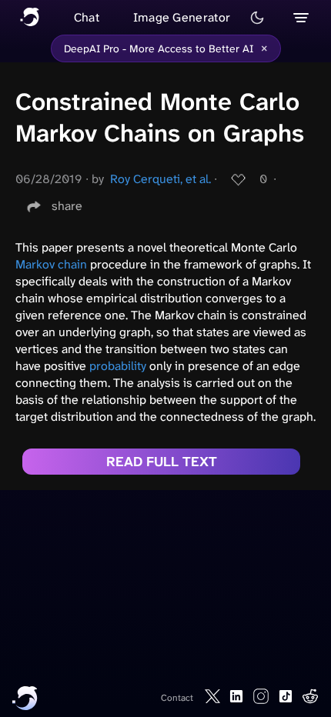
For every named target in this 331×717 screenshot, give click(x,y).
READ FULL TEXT (161, 461)
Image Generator (182, 17)
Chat (86, 17)
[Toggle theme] (257, 17)
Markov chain (51, 264)
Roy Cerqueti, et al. (160, 179)
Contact (177, 698)
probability (117, 366)
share (67, 206)
